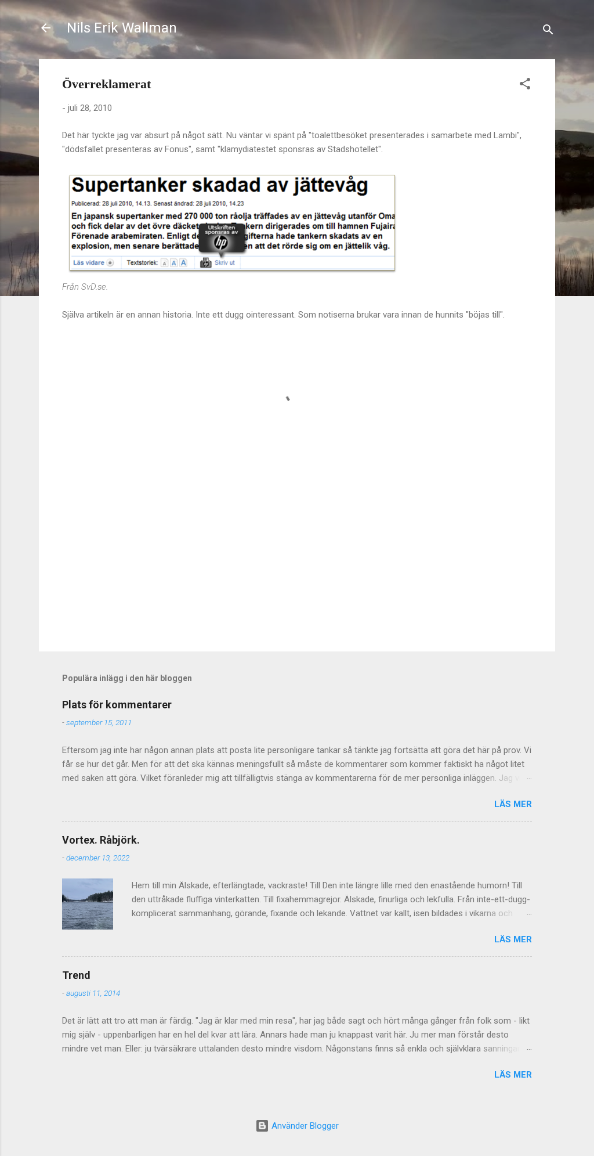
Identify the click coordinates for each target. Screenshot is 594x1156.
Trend (76, 975)
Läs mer (513, 804)
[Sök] (548, 31)
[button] (525, 86)
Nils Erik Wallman (122, 28)
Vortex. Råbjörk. (101, 840)
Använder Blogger (304, 1126)
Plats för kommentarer (117, 704)
